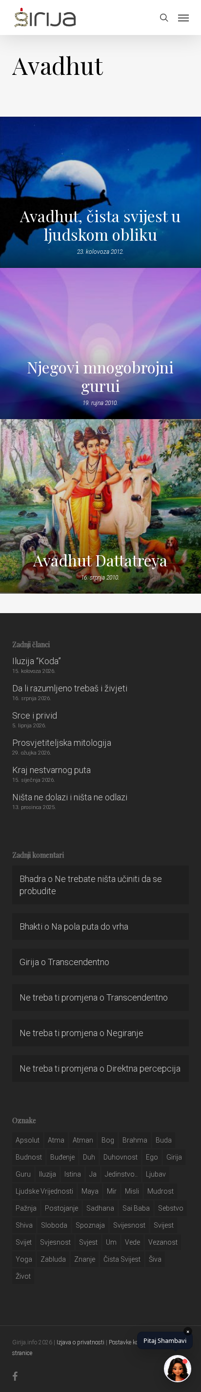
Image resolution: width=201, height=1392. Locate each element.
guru (23, 1174)
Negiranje (124, 1033)
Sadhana (100, 1208)
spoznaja (90, 1225)
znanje (84, 1259)
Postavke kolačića (131, 1342)
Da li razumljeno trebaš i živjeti (69, 688)
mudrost (160, 1191)
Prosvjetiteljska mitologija (61, 743)
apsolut (28, 1140)
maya (90, 1191)
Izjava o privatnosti (80, 1342)
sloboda (54, 1225)
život (23, 1276)
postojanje (61, 1208)
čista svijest (122, 1259)
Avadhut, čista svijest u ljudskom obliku (100, 225)
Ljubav (156, 1174)
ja (93, 1174)
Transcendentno (78, 962)
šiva (155, 1259)
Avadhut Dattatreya (100, 560)
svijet (24, 1242)
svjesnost (55, 1242)
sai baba (136, 1208)
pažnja (26, 1208)
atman (83, 1140)
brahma (134, 1140)
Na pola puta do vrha (89, 926)
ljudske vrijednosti (44, 1191)
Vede (132, 1242)
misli (132, 1191)
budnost (29, 1157)
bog (107, 1140)
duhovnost (120, 1157)
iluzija (47, 1174)
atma (56, 1140)
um (111, 1242)
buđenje (62, 1157)
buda (164, 1140)
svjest (88, 1242)
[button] (183, 17)
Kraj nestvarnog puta (51, 770)
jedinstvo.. (121, 1174)
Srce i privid (34, 715)
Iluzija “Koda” (36, 661)
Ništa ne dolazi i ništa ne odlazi (69, 797)
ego (152, 1157)
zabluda (53, 1259)
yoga (24, 1259)
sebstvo (170, 1208)
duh (89, 1157)
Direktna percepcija (143, 1068)
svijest (164, 1225)
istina (72, 1174)
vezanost (163, 1242)
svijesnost (129, 1225)
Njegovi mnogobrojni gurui (100, 376)
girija (174, 1157)
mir (112, 1191)
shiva (24, 1225)
